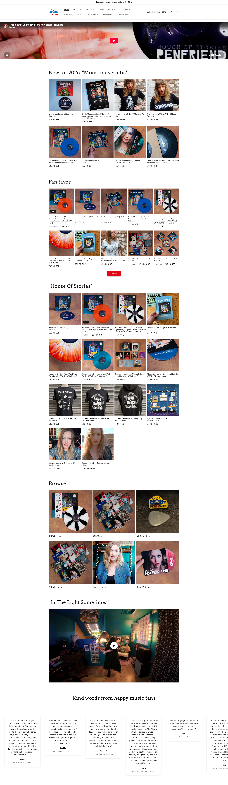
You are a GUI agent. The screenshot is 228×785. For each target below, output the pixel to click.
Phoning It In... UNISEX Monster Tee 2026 (129, 115)
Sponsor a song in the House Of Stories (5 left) (62, 464)
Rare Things (143, 587)
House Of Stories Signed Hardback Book (85, 260)
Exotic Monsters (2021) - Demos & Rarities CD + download (128, 162)
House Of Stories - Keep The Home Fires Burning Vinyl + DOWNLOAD (60, 261)
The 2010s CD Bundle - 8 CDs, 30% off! (140, 260)
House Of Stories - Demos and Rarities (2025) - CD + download (162, 375)
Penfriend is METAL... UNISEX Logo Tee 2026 (161, 115)
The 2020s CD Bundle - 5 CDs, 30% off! (166, 260)
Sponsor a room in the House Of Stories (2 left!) (160, 420)
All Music (54, 587)
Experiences (99, 587)
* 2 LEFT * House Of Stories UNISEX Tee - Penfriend (96, 420)
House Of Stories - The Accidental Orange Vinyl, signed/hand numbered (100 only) (60, 220)
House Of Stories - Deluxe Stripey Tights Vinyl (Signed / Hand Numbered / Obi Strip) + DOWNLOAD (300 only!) (166, 220)
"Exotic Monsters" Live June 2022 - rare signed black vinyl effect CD (163, 162)
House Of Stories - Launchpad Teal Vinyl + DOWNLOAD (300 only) (96, 375)
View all (114, 273)
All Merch (142, 536)
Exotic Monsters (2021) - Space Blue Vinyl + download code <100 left (63, 162)
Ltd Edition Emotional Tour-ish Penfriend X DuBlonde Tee (113, 260)
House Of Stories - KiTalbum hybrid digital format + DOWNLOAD (129, 375)
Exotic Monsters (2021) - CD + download (94, 162)
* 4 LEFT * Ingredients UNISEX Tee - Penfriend (63, 420)
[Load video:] (114, 646)
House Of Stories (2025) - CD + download (87, 218)
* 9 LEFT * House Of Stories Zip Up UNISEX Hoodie (128, 420)
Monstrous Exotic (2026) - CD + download (61, 115)
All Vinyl (53, 536)
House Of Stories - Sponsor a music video (96, 464)
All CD (96, 536)
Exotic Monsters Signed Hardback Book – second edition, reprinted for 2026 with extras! (96, 116)
